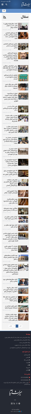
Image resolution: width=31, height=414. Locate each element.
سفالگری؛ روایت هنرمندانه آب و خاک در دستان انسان (10, 209)
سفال (24, 17)
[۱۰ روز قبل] (23, 35)
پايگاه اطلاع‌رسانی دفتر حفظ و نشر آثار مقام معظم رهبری (17, 337)
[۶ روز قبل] (23, 26)
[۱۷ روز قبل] (23, 46)
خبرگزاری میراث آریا (25, 4)
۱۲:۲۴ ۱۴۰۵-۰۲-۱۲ (6, 188)
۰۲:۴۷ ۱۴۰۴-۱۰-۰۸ (6, 283)
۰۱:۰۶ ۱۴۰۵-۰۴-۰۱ (6, 103)
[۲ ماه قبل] (23, 96)
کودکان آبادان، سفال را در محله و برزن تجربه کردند (10, 218)
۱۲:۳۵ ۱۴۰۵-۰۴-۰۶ (6, 90)
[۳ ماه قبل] (23, 151)
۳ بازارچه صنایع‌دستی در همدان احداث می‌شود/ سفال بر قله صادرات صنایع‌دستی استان (11, 162)
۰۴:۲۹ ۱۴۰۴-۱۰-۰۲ (6, 294)
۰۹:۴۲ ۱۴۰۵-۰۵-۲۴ (6, 41)
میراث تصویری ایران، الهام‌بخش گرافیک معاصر (10, 192)
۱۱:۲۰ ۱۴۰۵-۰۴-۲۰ (6, 63)
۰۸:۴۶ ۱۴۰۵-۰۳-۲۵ (6, 112)
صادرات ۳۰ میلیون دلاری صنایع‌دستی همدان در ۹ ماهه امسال (10, 248)
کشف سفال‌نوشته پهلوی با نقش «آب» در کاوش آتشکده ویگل (10, 26)
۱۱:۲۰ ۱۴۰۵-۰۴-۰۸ (6, 81)
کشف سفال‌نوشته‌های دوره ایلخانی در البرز (10, 280)
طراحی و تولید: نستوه (15, 411)
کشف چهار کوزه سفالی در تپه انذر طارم (10, 226)
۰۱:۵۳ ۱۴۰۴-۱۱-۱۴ (6, 229)
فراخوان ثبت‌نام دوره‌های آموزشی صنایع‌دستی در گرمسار (10, 77)
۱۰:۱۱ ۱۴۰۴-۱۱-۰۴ (6, 252)
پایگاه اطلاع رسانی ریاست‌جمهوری (22, 345)
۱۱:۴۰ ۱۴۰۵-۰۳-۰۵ (6, 145)
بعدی (11, 326)
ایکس (27, 357)
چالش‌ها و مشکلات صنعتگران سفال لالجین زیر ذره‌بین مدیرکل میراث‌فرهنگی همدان (10, 183)
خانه (15, 400)
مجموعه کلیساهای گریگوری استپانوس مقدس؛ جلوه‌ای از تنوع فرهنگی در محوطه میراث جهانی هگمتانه (10, 57)
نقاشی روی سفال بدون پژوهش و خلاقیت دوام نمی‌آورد (11, 86)
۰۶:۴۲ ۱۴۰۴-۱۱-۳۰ (6, 213)
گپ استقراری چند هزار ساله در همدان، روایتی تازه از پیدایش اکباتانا (10, 299)
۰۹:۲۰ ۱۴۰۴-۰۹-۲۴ (6, 310)
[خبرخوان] (14, 403)
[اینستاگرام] (17, 403)
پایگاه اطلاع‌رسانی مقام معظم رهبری (22, 340)
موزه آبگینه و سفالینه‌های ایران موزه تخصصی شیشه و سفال (10, 257)
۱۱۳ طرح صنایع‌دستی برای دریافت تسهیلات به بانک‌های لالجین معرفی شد (10, 173)
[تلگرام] (19, 403)
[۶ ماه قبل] (23, 201)
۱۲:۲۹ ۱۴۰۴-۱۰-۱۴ (6, 276)
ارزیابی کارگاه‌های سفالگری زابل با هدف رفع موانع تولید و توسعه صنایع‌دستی (10, 68)
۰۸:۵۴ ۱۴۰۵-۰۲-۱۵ (6, 177)
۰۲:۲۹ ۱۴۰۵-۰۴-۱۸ (6, 72)
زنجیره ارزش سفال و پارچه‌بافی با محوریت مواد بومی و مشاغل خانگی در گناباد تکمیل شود (10, 129)
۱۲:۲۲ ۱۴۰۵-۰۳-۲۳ (6, 123)
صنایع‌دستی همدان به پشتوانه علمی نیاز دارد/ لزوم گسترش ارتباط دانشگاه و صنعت (10, 140)
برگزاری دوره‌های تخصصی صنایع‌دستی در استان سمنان (10, 46)
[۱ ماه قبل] (23, 55)
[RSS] (5, 17)
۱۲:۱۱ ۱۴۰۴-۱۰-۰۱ (6, 303)
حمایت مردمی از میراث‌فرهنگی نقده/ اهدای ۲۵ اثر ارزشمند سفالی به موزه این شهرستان (10, 151)
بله (28, 365)
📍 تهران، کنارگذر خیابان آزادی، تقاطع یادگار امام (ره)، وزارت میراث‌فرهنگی (17, 383)
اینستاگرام (26, 355)
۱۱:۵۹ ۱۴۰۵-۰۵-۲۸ (6, 30)
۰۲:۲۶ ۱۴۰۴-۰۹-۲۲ (6, 322)
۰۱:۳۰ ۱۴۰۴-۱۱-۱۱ (6, 243)
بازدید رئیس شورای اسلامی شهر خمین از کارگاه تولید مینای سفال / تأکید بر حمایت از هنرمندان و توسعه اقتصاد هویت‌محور (10, 237)
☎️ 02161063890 (25, 377)
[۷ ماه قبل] (23, 248)
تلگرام (27, 370)
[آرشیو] (12, 403)
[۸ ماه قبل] (23, 290)
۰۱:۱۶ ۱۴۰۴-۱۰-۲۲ (6, 261)
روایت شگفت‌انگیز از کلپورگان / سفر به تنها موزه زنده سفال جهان (10, 201)
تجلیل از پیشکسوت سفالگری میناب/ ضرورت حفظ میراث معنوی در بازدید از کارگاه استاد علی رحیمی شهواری (10, 97)
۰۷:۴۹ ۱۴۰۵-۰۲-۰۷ (6, 195)
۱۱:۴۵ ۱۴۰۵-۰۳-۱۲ (6, 134)
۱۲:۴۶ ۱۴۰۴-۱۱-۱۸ (6, 221)
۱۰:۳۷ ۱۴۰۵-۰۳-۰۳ (6, 156)
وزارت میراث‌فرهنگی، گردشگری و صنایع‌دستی (20, 348)
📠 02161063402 (25, 380)
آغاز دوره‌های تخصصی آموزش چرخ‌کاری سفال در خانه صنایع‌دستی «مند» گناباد (10, 36)
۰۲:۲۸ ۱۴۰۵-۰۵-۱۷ (6, 50)
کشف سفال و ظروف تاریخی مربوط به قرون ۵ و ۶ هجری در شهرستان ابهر (10, 290)
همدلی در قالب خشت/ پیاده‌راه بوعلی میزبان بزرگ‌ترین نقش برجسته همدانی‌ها (11, 118)
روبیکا (27, 368)
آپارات (27, 363)
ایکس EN (26, 360)
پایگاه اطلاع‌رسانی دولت (24, 343)
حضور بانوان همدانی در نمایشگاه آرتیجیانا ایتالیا (11, 307)
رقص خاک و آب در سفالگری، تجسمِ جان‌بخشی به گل (10, 108)
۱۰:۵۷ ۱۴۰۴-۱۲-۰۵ (6, 205)
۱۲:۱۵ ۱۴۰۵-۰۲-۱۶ (6, 167)
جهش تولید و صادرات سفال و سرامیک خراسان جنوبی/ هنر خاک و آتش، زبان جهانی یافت (10, 317)
